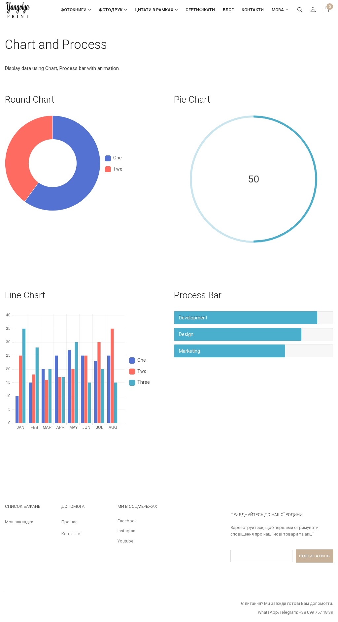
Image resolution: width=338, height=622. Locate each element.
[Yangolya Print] (18, 10)
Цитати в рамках (154, 9)
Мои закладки (19, 521)
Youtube (125, 541)
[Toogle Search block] (299, 9)
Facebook (127, 520)
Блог (228, 9)
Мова (278, 9)
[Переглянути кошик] (326, 10)
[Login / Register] (313, 9)
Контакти (253, 9)
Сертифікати (200, 9)
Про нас (69, 521)
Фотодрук (110, 9)
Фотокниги (73, 9)
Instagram (127, 530)
